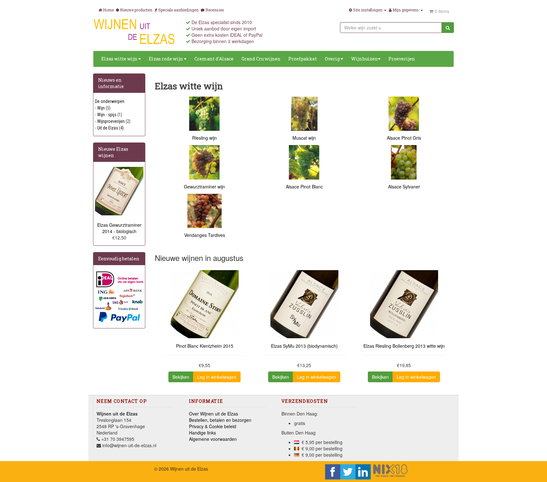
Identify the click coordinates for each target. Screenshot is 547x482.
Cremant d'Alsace (214, 59)
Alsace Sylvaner (404, 186)
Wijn (101, 108)
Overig (333, 59)
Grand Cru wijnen (261, 59)
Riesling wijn (204, 138)
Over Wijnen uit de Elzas (213, 413)
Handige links (202, 432)
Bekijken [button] (181, 377)
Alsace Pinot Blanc (304, 186)
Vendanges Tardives (204, 235)
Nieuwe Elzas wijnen (113, 152)
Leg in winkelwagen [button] (216, 377)
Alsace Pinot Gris (404, 138)
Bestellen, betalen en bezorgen (220, 420)
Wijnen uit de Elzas (189, 469)
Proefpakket (302, 59)
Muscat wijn (304, 138)
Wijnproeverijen (111, 121)
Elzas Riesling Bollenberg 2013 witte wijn (404, 346)
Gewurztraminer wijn (204, 186)
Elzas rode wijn (166, 59)
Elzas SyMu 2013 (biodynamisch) (304, 346)
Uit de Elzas (107, 127)
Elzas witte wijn (119, 59)
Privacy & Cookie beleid (212, 426)
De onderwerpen (109, 101)
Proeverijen (401, 59)
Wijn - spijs (106, 114)
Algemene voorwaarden (213, 439)
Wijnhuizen (364, 59)
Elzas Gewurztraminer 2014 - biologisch (119, 228)
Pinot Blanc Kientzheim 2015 (204, 346)
